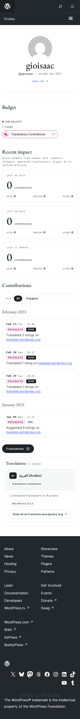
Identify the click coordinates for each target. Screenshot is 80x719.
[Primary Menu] (71, 19)
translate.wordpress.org (23, 339)
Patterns (47, 571)
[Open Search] (60, 6)
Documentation (16, 593)
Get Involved (51, 585)
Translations (17, 448)
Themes (47, 556)
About (9, 549)
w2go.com (39, 81)
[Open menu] (73, 6)
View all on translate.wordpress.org (38, 514)
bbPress (13, 637)
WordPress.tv (17, 608)
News (8, 556)
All (18, 298)
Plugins (46, 564)
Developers (13, 600)
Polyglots (32, 298)
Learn (8, 585)
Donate (49, 600)
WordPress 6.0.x (22, 503)
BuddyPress (16, 645)
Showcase (49, 549)
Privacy (10, 571)
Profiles (9, 19)
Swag (47, 608)
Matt (10, 629)
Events (46, 593)
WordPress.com (18, 622)
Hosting (10, 564)
